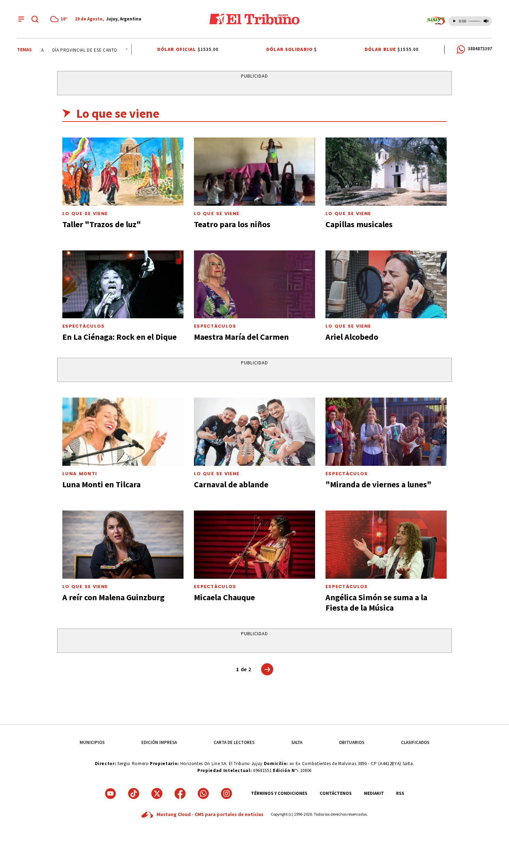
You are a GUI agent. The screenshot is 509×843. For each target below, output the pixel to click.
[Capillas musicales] (386, 171)
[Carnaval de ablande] (254, 432)
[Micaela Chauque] (254, 545)
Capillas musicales (359, 224)
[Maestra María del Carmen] (254, 284)
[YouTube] (110, 793)
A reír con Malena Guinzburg (113, 597)
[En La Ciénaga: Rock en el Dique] (123, 284)
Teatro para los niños (232, 224)
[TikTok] (133, 793)
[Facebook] (180, 793)
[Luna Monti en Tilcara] (123, 432)
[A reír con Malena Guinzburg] (123, 545)
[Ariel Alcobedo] (386, 284)
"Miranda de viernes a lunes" (378, 484)
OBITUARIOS (351, 742)
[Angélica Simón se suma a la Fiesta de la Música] (386, 545)
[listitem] (60, 19)
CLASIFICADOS (415, 742)
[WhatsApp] (203, 793)
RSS (400, 793)
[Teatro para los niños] (254, 171)
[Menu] (21, 19)
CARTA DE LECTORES (234, 742)
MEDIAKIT (374, 793)
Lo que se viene (85, 213)
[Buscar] (35, 19)
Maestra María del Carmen (241, 336)
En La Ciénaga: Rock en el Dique (119, 336)
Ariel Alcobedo (351, 336)
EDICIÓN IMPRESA (159, 742)
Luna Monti (79, 473)
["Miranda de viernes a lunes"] (386, 432)
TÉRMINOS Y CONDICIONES (279, 793)
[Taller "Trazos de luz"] (123, 171)
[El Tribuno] (254, 19)
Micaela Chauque (224, 597)
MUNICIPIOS (92, 742)
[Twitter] (156, 793)
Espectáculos (83, 326)
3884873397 (480, 49)
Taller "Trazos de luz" (101, 224)
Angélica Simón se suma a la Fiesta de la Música (376, 602)
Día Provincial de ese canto (78, 50)
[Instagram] (226, 793)
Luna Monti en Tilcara (101, 484)
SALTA (296, 742)
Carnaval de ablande (231, 484)
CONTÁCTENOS (336, 793)
